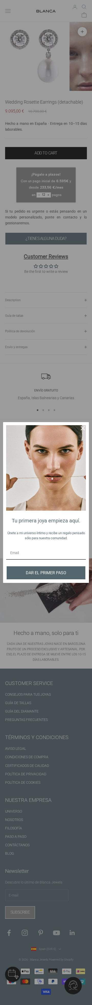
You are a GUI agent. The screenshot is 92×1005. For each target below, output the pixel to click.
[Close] (83, 428)
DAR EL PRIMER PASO (46, 572)
